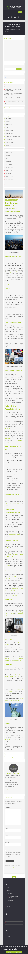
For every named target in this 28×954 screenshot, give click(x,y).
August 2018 (9, 170)
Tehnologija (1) (10, 130)
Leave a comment (10, 754)
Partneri (9, 906)
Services (10, 893)
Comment (7, 807)
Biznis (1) (8, 121)
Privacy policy (18, 952)
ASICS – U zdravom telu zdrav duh (13, 94)
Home (8, 887)
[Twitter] (8, 17)
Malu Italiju (17, 676)
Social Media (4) (10, 142)
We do (8, 890)
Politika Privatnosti (11, 920)
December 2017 (9, 179)
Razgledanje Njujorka (13, 85)
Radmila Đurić (13, 208)
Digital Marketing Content (13, 897)
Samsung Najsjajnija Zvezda (13, 102)
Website (7, 842)
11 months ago (9, 757)
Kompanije (6, 29)
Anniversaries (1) (10, 133)
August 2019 (9, 152)
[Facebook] (15, 17)
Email (7, 835)
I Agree (9, 952)
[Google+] (18, 17)
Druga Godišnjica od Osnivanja (12, 98)
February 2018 (9, 176)
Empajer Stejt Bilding (12, 554)
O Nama (8, 933)
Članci (8, 903)
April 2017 (8, 185)
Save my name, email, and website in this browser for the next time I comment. (14, 854)
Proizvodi (10, 900)
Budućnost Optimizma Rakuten (12, 90)
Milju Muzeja (13, 595)
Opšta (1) (8, 127)
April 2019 (8, 158)
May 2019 (8, 155)
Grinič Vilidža (19, 675)
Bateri (8, 565)
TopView (7, 428)
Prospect (11, 613)
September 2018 (9, 167)
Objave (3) (8, 118)
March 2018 (8, 173)
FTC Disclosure (10, 922)
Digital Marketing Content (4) (13, 136)
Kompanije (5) (9, 124)
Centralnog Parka (16, 576)
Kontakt (9, 936)
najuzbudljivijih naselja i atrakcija (13, 503)
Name (7, 828)
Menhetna (7, 548)
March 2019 (8, 161)
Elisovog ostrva (15, 700)
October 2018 (9, 164)
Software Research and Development (12, 26)
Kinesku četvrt (9, 676)
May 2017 (8, 182)
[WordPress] (11, 17)
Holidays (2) (9, 139)
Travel (11, 29)
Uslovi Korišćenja (11, 917)
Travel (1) (8, 145)
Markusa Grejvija (16, 660)
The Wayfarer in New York (14, 272)
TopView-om (8, 739)
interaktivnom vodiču (14, 534)
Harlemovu (8, 578)
